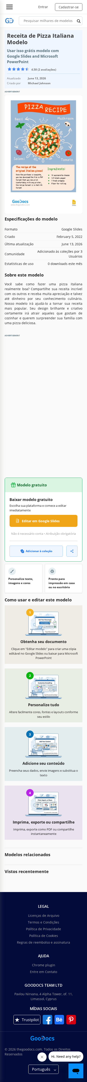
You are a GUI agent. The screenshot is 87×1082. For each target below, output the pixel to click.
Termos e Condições (43, 922)
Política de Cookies (43, 935)
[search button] (79, 21)
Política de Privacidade (43, 929)
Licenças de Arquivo (43, 915)
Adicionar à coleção (39, 551)
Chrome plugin (43, 965)
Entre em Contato (43, 972)
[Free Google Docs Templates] (9, 21)
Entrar (43, 7)
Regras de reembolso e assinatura (43, 942)
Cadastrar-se (69, 7)
